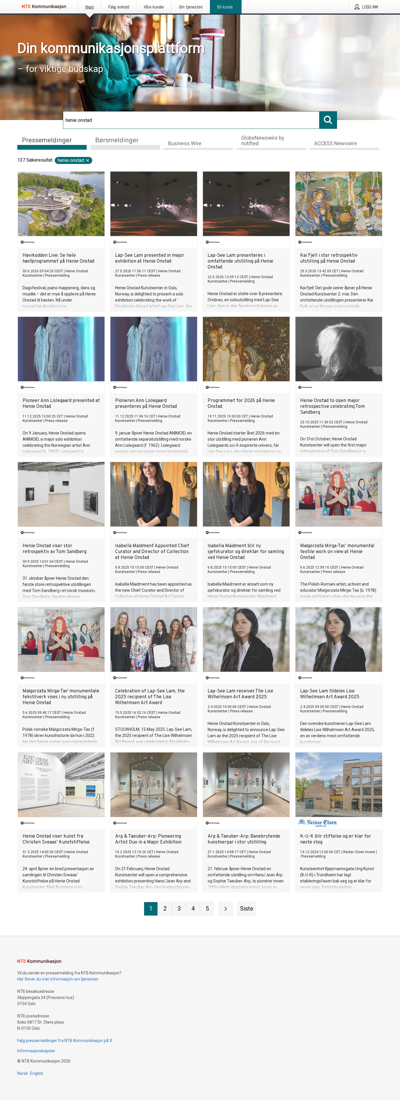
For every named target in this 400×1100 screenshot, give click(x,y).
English (36, 1073)
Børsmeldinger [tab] (117, 140)
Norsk (22, 1073)
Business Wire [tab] (184, 143)
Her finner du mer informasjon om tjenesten (57, 979)
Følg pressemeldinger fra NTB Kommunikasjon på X (64, 1040)
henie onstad (71, 160)
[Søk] (328, 120)
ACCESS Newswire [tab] (335, 143)
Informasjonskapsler (36, 1050)
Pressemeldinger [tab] (47, 140)
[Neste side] (226, 909)
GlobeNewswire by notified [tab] (262, 140)
